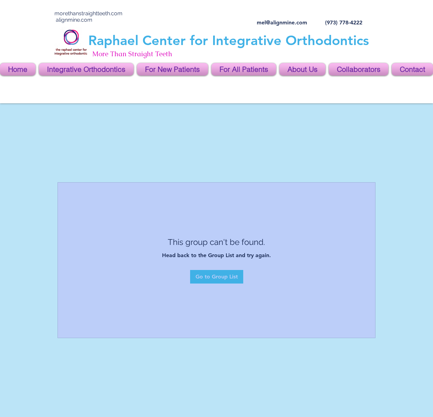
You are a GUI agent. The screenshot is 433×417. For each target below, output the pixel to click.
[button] (86, 69)
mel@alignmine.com (282, 22)
